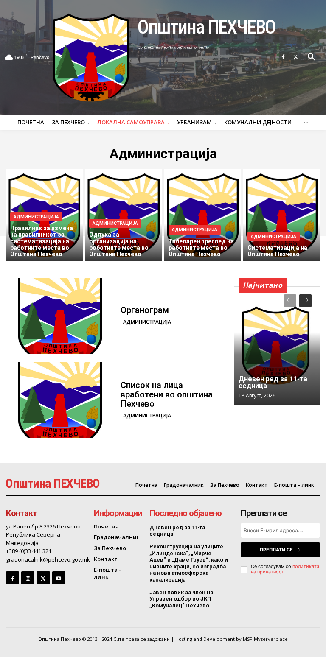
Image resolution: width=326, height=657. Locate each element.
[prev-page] (290, 300)
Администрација (36, 217)
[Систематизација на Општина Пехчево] (281, 215)
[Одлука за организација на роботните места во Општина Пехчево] (123, 215)
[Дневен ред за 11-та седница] (277, 345)
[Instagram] (27, 577)
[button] (311, 57)
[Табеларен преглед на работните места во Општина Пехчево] (202, 215)
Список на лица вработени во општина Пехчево (167, 394)
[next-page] (305, 300)
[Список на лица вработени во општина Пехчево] (60, 400)
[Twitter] (296, 57)
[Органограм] (60, 316)
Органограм (145, 310)
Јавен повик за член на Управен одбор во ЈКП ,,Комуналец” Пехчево (181, 599)
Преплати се (276, 550)
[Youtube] (58, 577)
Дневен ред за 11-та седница (273, 382)
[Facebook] (283, 57)
